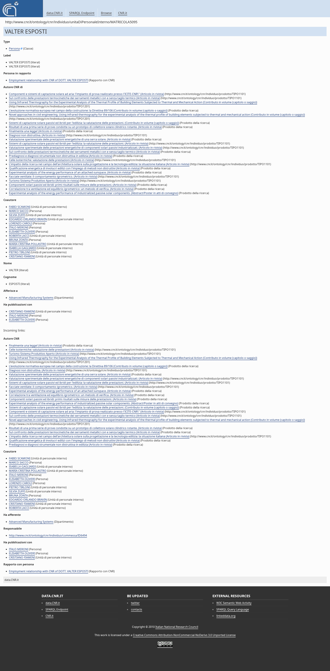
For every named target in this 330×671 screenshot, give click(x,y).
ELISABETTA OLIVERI (22, 231)
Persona (14, 48)
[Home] (21, 8)
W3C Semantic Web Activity (233, 603)
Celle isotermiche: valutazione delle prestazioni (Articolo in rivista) (51, 160)
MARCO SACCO (19, 211)
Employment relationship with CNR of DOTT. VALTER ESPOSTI (48, 80)
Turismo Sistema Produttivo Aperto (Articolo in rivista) (44, 181)
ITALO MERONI (18, 227)
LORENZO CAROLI (20, 223)
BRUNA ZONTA (18, 240)
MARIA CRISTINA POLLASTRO (27, 244)
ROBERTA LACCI (19, 236)
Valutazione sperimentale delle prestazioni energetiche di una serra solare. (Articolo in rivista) (70, 139)
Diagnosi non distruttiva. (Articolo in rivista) (37, 135)
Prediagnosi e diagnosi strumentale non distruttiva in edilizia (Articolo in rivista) (60, 156)
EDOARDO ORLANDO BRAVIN (28, 219)
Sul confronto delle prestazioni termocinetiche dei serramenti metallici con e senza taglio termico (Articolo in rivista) (84, 98)
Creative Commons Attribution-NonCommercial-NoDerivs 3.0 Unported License (184, 635)
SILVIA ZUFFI (17, 215)
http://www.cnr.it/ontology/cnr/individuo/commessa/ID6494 (48, 535)
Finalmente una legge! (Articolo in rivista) (35, 131)
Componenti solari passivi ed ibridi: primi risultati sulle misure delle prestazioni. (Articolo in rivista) (72, 185)
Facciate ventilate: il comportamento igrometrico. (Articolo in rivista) (53, 176)
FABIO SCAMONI (19, 207)
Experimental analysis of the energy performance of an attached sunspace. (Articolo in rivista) (70, 172)
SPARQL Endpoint (82, 13)
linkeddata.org (225, 616)
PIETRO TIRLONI (19, 252)
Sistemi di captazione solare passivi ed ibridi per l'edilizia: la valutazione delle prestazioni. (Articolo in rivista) (78, 143)
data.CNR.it (54, 13)
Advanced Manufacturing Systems (31, 298)
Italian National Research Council (176, 627)
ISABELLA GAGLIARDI (22, 248)
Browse (106, 13)
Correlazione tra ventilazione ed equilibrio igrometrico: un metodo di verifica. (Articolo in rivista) (71, 189)
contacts (136, 609)
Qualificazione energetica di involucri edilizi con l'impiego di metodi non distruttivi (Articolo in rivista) (74, 168)
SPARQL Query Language (232, 609)
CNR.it (122, 13)
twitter (135, 603)
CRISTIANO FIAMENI (22, 256)
